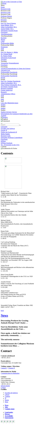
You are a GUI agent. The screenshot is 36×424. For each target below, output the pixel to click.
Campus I (4, 368)
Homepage (4, 47)
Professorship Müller (7, 43)
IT (5, 398)
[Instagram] (11, 422)
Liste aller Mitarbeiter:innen (9, 103)
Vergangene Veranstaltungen (10, 63)
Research (4, 92)
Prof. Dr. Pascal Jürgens (8, 23)
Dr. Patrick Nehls (6, 56)
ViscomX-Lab (5, 70)
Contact (3, 387)
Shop (6, 402)
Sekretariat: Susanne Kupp (9, 30)
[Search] (20, 125)
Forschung (4, 32)
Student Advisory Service (9, 112)
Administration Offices (8, 94)
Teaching (4, 59)
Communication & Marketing (10, 373)
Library (7, 394)
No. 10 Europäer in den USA (10, 145)
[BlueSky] (5, 422)
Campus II (11, 368)
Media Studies (5, 134)
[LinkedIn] (13, 422)
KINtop (3, 141)
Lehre (2, 41)
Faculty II (4, 130)
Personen (4, 20)
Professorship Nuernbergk (9, 72)
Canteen (7, 396)
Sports (7, 400)
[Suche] (1, 123)
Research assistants (7, 88)
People (3, 77)
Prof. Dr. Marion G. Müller (9, 52)
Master (3, 39)
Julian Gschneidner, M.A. (9, 27)
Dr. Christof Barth (6, 54)
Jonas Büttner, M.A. (7, 25)
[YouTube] (8, 422)
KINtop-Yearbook (6, 143)
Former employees (6, 90)
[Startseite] (11, 2)
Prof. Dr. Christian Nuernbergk (10, 81)
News (4, 315)
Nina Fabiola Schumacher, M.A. (11, 85)
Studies (3, 105)
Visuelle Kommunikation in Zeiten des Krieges (15, 68)
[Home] (3, 3)
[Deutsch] (4, 117)
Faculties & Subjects (11, 393)
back (2, 310)
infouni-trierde (5, 386)
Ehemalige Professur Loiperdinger (11, 137)
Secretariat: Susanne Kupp (9, 86)
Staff (2, 49)
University (4, 127)
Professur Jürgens (6, 16)
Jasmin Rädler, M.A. (7, 29)
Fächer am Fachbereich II (9, 132)
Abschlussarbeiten (6, 34)
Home (3, 7)
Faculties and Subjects (8, 128)
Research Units (5, 9)
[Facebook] (2, 422)
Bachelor (3, 38)
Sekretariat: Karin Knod (8, 58)
